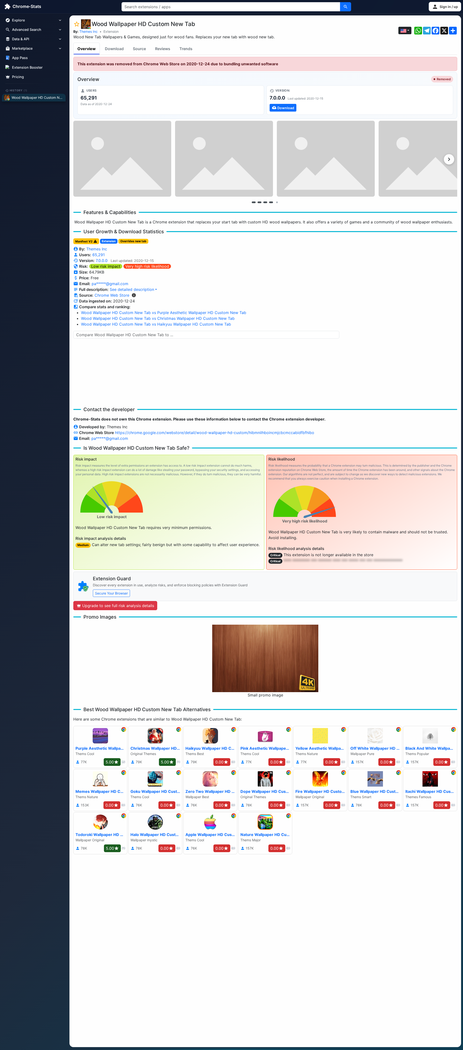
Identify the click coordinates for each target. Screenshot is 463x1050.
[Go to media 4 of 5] (271, 202)
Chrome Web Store (112, 295)
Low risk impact (105, 266)
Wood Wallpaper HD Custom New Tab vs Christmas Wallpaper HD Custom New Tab (158, 318)
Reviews (162, 48)
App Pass (20, 58)
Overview (86, 48)
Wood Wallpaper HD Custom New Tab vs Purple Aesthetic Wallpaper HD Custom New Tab (163, 312)
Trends (185, 48)
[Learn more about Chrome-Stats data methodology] (133, 295)
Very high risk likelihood (147, 266)
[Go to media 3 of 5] (265, 202)
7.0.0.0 (102, 260)
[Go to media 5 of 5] (277, 202)
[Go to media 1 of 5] (254, 202)
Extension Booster (27, 67)
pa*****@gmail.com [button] (110, 283)
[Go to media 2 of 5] (259, 202)
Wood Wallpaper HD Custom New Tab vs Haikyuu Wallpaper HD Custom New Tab (156, 324)
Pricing (18, 77)
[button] (445, 6)
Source (139, 48)
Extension (111, 31)
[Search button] (345, 6)
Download (114, 48)
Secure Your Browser (111, 593)
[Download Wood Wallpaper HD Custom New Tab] (360, 100)
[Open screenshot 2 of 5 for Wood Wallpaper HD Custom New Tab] (224, 159)
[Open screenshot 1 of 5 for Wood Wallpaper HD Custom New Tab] (122, 159)
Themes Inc (88, 31)
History (18, 90)
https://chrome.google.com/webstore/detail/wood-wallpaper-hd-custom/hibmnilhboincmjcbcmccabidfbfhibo (214, 432)
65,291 (98, 254)
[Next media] (449, 159)
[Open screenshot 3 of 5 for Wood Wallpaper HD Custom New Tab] (326, 159)
